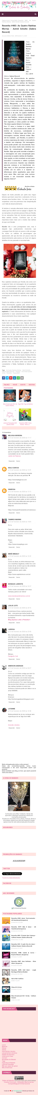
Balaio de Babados (8, 1080)
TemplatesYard (18, 1091)
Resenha (9, 373)
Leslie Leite (13, 606)
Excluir (18, 461)
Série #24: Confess (17, 978)
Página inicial (6, 20)
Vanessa (11, 489)
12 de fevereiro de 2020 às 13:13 (20, 492)
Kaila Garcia (13, 468)
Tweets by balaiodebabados (11, 878)
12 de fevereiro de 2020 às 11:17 (20, 438)
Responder (12, 461)
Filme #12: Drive (16, 987)
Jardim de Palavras (14, 456)
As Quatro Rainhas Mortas (13, 370)
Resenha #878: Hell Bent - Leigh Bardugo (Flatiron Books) (23, 971)
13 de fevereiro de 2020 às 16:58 (20, 711)
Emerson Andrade (15, 666)
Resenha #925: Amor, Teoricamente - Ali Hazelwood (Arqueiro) (23, 919)
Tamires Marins (14, 519)
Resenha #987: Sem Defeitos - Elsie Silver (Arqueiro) (23, 962)
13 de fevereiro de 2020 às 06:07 (20, 668)
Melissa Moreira (15, 435)
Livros (3, 373)
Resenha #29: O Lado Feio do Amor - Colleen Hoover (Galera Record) (23, 945)
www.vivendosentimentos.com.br (19, 596)
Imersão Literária (13, 725)
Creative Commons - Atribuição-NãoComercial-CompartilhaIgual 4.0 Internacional (19, 1083)
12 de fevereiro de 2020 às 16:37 (20, 586)
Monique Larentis (15, 584)
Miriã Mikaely (13, 554)
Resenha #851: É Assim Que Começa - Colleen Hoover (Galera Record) (23, 936)
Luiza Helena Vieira (8, 36)
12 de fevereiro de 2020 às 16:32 (20, 556)
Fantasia (18, 371)
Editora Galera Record (8, 371)
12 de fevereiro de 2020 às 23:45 (20, 631)
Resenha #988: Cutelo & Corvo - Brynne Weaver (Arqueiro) (23, 954)
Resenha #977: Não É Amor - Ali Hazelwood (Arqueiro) (23, 928)
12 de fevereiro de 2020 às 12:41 (20, 470)
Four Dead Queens (27, 371)
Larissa (11, 629)
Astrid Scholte (26, 370)
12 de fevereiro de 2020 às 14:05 (20, 522)
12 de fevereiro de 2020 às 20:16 (20, 608)
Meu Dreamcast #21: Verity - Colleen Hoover (23, 997)
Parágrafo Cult (13, 656)
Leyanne (11, 709)
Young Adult (14, 20)
